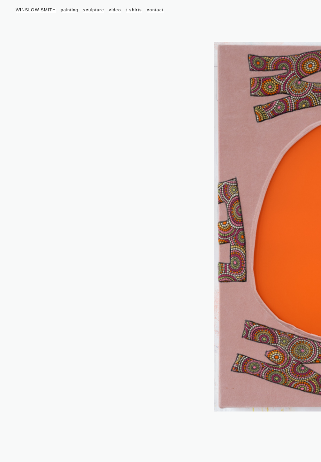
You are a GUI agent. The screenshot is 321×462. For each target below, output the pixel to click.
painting (69, 9)
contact (155, 9)
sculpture (93, 9)
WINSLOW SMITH (36, 9)
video (115, 9)
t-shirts (134, 9)
